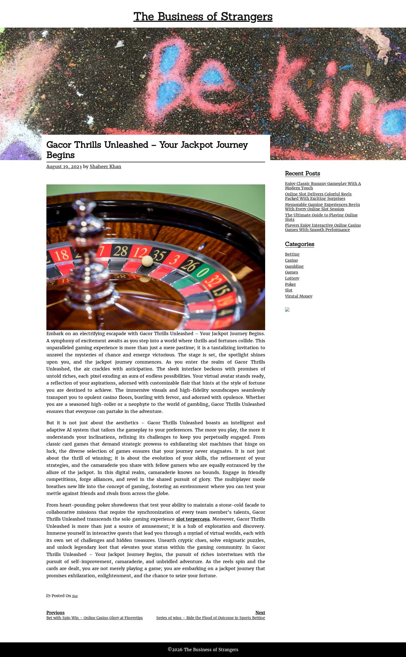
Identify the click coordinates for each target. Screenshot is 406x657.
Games (291, 272)
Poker (290, 284)
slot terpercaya (193, 519)
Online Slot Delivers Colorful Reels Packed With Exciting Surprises (318, 196)
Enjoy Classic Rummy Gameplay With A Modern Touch (323, 185)
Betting (292, 254)
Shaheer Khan (105, 166)
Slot (75, 596)
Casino (291, 260)
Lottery (292, 278)
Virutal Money (298, 296)
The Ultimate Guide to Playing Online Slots (321, 217)
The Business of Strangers (203, 16)
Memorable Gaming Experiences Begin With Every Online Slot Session (322, 206)
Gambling (294, 266)
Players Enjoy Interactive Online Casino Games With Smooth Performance (323, 227)
